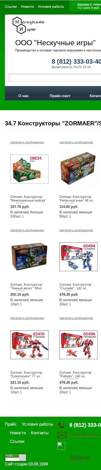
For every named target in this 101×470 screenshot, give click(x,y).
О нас (23, 95)
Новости (27, 6)
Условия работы (51, 6)
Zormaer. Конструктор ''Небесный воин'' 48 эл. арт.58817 (76, 200)
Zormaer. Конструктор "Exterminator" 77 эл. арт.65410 (26, 376)
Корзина (83, 4)
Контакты (40, 432)
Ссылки (11, 6)
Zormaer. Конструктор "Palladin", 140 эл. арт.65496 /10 (75, 376)
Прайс (11, 424)
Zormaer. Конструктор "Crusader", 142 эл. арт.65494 (75, 288)
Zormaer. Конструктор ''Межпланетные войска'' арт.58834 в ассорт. (28, 200)
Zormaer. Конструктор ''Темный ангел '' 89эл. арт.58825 (26, 288)
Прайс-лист (60, 95)
